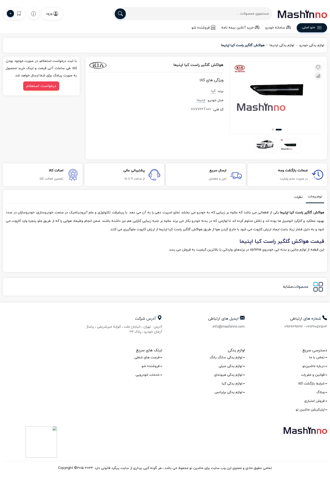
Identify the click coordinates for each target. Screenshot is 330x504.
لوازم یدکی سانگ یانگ (226, 357)
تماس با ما (317, 357)
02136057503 (316, 326)
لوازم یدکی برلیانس (228, 392)
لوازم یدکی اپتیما (282, 45)
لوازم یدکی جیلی (230, 366)
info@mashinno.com (229, 326)
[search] (120, 13)
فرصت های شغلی (147, 357)
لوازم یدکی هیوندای (228, 375)
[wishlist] (33, 13)
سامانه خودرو (275, 27)
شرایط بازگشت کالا (311, 383)
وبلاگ (320, 392)
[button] (279, 129)
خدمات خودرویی (148, 375)
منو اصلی (308, 27)
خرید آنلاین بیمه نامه (237, 27)
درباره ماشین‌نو (313, 366)
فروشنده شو (201, 27)
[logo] (302, 13)
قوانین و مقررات (313, 375)
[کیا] (109, 65)
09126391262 (293, 326)
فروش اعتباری (314, 401)
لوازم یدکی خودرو (311, 45)
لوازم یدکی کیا (232, 383)
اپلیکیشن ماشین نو (310, 409)
